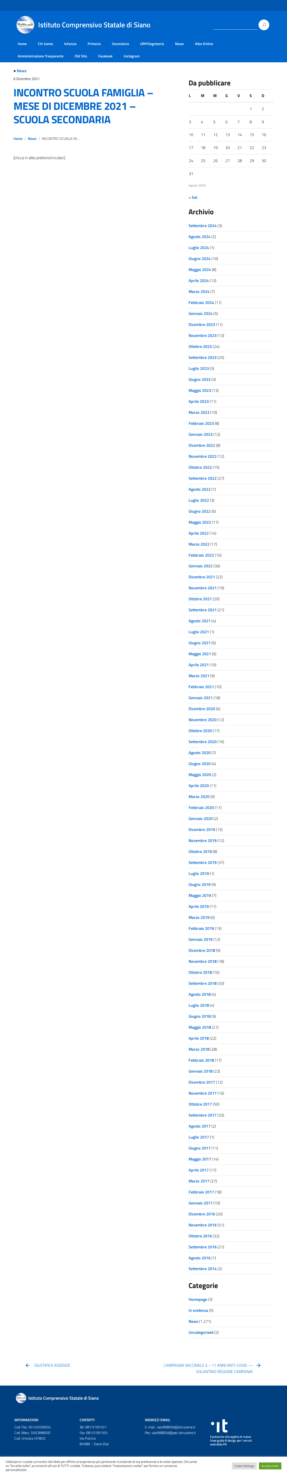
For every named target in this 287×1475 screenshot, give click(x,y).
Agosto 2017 (200, 1126)
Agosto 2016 (200, 1258)
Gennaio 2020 (201, 819)
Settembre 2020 (203, 742)
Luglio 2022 (199, 500)
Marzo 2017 (199, 1181)
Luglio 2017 (199, 1137)
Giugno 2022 (200, 511)
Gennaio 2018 (201, 1071)
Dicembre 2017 (202, 1082)
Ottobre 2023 (200, 346)
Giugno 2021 (200, 643)
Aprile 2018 (199, 1038)
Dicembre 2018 (202, 950)
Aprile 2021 (199, 665)
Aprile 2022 (199, 533)
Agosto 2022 (200, 489)
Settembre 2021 (203, 610)
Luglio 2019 (199, 873)
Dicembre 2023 (202, 324)
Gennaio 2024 (201, 313)
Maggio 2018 (200, 1027)
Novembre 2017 (203, 1093)
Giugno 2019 (200, 884)
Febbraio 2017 (201, 1192)
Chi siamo (45, 43)
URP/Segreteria (152, 43)
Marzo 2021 (199, 676)
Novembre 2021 (203, 588)
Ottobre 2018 (200, 972)
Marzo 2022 (199, 544)
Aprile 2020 (199, 786)
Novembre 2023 (203, 335)
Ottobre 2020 (200, 731)
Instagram (131, 56)
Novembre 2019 (203, 840)
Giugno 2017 (200, 1148)
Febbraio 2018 (201, 1060)
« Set (193, 197)
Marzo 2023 (199, 412)
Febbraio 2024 (201, 302)
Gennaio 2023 (201, 434)
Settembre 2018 (203, 983)
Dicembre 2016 (202, 1214)
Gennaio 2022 (201, 566)
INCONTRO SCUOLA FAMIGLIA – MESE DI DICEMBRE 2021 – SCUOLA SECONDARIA (83, 106)
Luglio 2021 (199, 632)
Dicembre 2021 (202, 577)
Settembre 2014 (203, 1269)
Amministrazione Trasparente (40, 56)
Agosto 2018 (200, 994)
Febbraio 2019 (201, 928)
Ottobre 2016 (200, 1236)
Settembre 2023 (203, 357)
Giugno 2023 (200, 379)
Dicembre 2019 (202, 829)
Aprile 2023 (199, 401)
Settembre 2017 (203, 1115)
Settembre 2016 (203, 1247)
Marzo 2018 (199, 1049)
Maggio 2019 (200, 895)
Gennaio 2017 (201, 1203)
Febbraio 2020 (201, 808)
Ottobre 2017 (200, 1104)
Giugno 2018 (200, 1016)
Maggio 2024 (200, 270)
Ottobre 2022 (200, 467)
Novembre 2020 (203, 720)
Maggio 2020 (200, 775)
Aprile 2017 (199, 1170)
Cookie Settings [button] (244, 1466)
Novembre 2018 (203, 961)
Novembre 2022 (203, 456)
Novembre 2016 (203, 1225)
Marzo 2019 (199, 917)
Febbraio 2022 (201, 555)
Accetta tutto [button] (270, 1466)
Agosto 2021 (200, 621)
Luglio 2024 (199, 248)
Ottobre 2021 (200, 599)
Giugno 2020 (200, 764)
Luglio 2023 (199, 368)
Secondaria (120, 43)
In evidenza (198, 1310)
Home (22, 43)
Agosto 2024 (200, 237)
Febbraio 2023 (201, 423)
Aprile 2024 (199, 281)
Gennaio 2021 (201, 698)
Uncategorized (201, 1332)
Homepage (198, 1299)
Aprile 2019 (199, 906)
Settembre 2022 (203, 478)
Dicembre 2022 (202, 445)
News (179, 43)
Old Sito (81, 56)
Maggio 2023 (200, 390)
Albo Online (204, 43)
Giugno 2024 (200, 259)
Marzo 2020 (199, 797)
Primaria (94, 43)
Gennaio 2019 (201, 939)
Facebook (105, 56)
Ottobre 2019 (200, 851)
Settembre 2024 (203, 226)
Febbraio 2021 (201, 687)
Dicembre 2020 (202, 709)
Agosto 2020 (200, 753)
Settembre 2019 (203, 862)
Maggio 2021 (200, 654)
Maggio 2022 (200, 522)
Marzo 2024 (199, 291)
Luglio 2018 (199, 1005)
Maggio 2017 (200, 1159)
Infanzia (70, 43)
